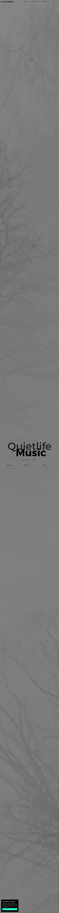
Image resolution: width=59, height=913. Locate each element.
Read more (6, 906)
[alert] (29, 456)
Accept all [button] (10, 909)
